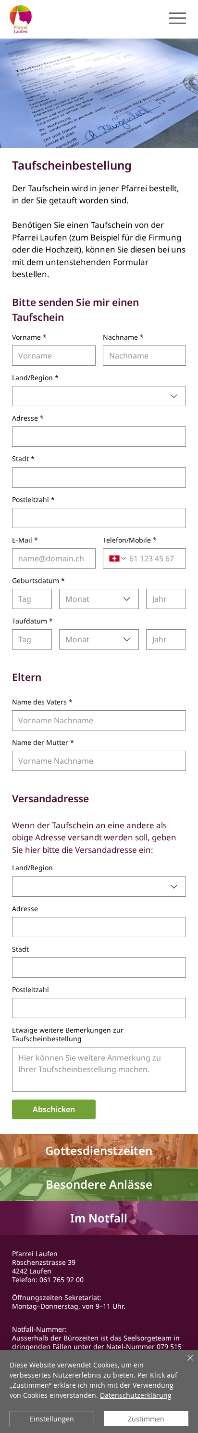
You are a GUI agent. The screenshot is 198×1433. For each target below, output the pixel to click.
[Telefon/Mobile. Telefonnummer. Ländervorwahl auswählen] (118, 558)
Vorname (29, 337)
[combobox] (99, 396)
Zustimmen (146, 1418)
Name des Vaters (42, 702)
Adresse (28, 418)
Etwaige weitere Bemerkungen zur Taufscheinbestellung (68, 1034)
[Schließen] (184, 1363)
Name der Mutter (43, 742)
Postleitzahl (33, 499)
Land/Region (35, 377)
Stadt (23, 458)
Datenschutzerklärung (136, 1395)
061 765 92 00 (61, 1279)
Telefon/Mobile (130, 540)
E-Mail (25, 540)
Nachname (123, 337)
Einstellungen (52, 1418)
